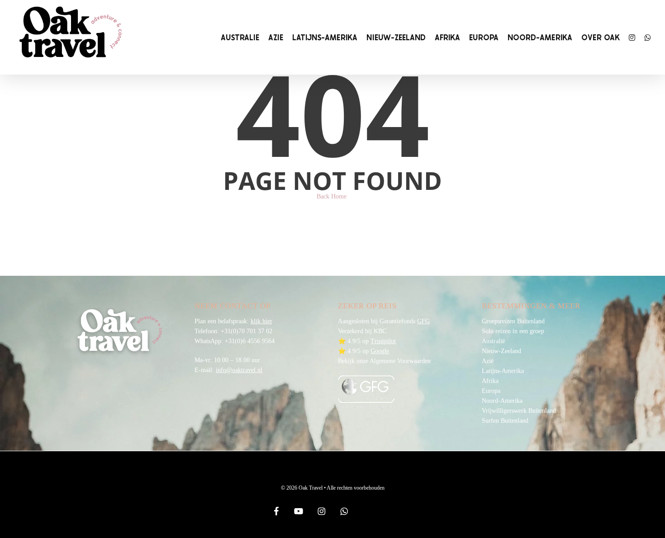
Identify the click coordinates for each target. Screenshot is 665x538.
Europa (491, 390)
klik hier (261, 321)
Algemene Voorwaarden (400, 361)
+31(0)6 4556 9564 (250, 341)
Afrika (490, 381)
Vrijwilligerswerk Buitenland (519, 410)
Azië (488, 361)
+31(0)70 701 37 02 (246, 331)
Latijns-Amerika (503, 371)
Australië (493, 341)
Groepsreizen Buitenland (513, 321)
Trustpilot (383, 341)
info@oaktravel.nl (239, 370)
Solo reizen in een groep (513, 331)
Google (379, 351)
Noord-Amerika (502, 400)
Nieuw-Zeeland (501, 351)
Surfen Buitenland (505, 420)
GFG (423, 321)
